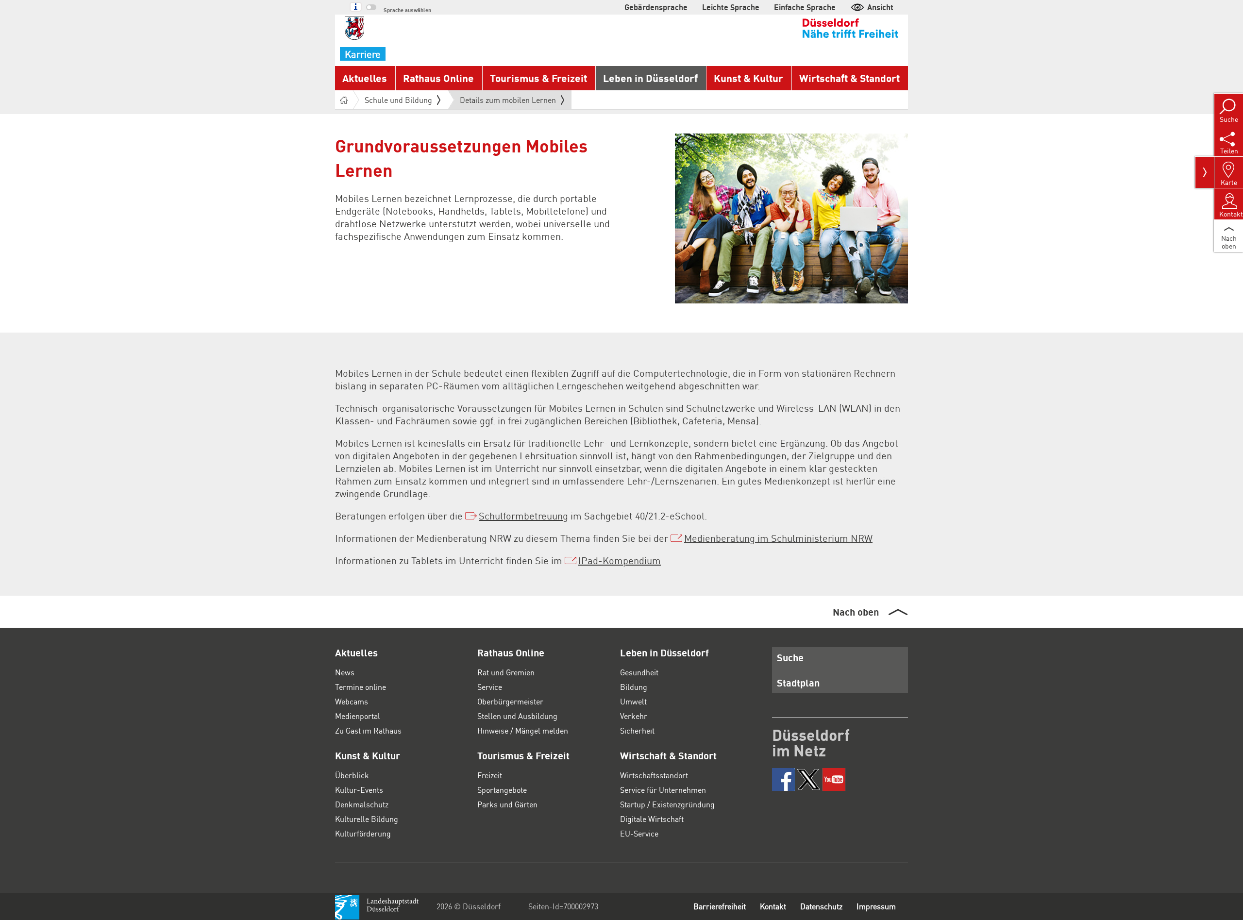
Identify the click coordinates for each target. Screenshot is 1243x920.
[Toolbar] (1204, 172)
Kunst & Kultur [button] (748, 77)
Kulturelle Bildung (366, 819)
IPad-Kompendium (619, 560)
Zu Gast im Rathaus (368, 730)
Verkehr (633, 716)
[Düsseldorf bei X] (808, 779)
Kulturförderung (363, 833)
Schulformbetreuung (523, 515)
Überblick (352, 775)
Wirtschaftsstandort (654, 775)
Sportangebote (502, 790)
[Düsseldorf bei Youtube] (834, 779)
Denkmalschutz (361, 804)
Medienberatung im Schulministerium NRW (778, 538)
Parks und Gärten (507, 804)
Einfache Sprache (805, 7)
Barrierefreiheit (719, 906)
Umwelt (633, 701)
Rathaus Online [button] (438, 77)
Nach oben (856, 611)
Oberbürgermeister (510, 701)
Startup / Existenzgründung (667, 804)
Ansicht (880, 7)
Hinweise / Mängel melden (522, 730)
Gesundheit (639, 672)
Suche (790, 657)
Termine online (360, 687)
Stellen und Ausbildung (517, 716)
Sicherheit (637, 730)
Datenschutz (821, 906)
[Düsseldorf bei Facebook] (783, 779)
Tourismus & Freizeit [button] (538, 77)
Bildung (633, 687)
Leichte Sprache (730, 7)
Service (489, 687)
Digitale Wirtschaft (652, 819)
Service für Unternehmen (663, 790)
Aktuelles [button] (364, 77)
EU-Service (639, 833)
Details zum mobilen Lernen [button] (508, 102)
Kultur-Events (359, 790)
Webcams (351, 701)
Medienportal (357, 716)
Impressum (876, 906)
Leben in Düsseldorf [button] (650, 77)
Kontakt (773, 906)
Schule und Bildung (398, 100)
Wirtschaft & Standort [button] (849, 77)
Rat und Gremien (506, 672)
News (344, 672)
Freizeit (489, 775)
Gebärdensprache (656, 7)
